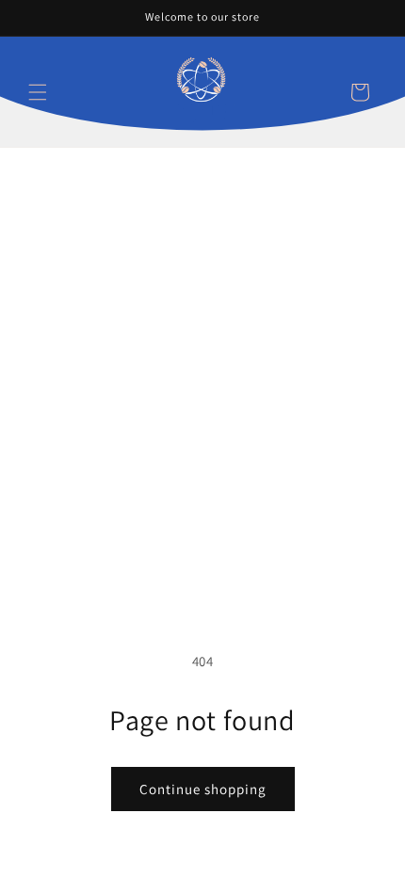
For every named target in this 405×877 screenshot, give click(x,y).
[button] (37, 92)
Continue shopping (203, 789)
